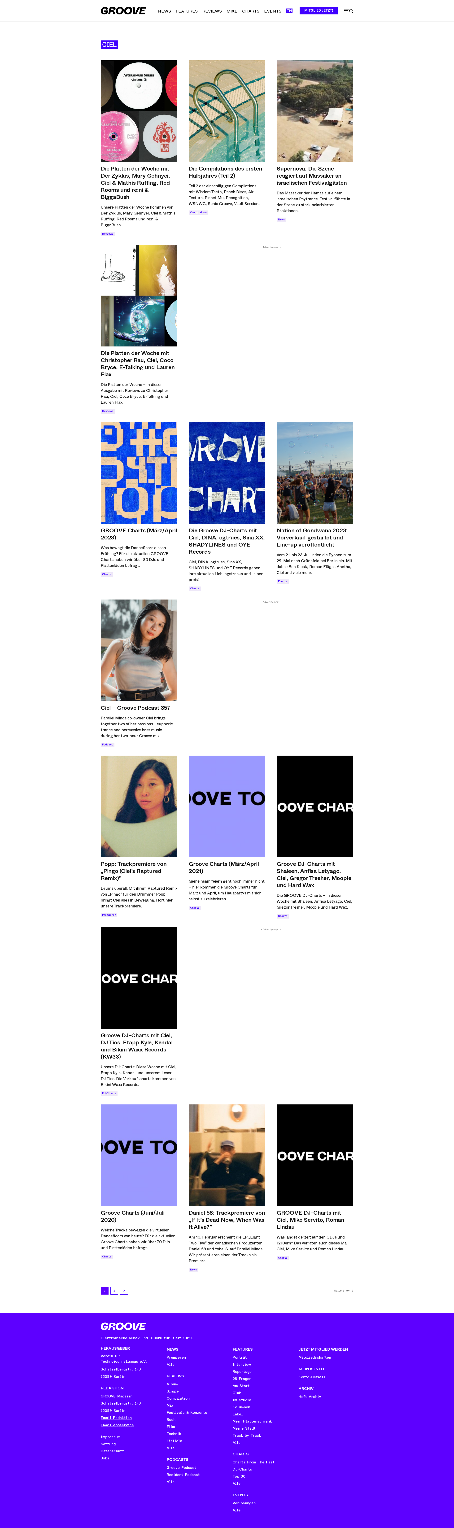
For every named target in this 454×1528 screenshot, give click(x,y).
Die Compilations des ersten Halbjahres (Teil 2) (225, 172)
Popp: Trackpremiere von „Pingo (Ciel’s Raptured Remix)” (133, 871)
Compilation (198, 212)
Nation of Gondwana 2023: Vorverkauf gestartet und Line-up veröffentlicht (312, 537)
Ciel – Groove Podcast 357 (135, 708)
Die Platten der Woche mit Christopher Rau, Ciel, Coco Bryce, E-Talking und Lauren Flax (138, 363)
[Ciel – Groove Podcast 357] (139, 650)
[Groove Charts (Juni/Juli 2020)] (139, 1155)
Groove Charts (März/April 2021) (224, 867)
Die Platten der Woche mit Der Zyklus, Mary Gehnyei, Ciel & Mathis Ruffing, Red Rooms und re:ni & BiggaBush (135, 183)
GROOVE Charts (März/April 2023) (139, 534)
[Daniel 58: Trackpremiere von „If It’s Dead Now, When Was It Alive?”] (227, 1155)
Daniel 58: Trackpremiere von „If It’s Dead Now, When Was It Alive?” (227, 1220)
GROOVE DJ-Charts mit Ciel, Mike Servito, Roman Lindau (310, 1220)
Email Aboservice (117, 1425)
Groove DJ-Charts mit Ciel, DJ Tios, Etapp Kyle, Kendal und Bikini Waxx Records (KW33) (137, 1046)
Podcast (107, 744)
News (281, 219)
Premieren (109, 915)
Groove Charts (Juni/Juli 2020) (133, 1216)
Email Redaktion (116, 1417)
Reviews (107, 234)
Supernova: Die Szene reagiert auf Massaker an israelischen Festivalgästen (312, 176)
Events (282, 581)
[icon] (348, 11)
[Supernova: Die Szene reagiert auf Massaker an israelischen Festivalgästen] (315, 111)
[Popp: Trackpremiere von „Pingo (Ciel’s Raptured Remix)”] (139, 806)
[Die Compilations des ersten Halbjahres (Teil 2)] (227, 111)
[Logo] (123, 10)
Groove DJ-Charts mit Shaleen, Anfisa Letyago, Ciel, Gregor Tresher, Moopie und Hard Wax (314, 874)
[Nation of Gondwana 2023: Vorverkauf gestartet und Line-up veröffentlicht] (315, 473)
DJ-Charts (109, 1093)
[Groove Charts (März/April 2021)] (227, 806)
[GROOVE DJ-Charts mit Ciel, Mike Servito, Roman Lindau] (315, 1155)
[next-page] (124, 1291)
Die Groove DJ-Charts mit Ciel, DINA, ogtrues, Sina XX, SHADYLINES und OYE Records (227, 541)
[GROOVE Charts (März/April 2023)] (139, 473)
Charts (106, 574)
